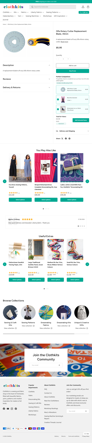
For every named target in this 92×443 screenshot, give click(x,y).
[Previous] (4, 181)
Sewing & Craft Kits (10, 323)
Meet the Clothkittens (51, 401)
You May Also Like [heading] (46, 150)
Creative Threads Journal (52, 422)
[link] (46, 222)
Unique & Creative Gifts (81, 323)
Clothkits (31, 392)
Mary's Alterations (50, 412)
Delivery (57, 436)
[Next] (87, 181)
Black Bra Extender (72, 98)
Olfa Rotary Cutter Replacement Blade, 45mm (19, 24)
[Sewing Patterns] (28, 312)
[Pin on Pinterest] (69, 138)
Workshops (47, 16)
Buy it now (72, 71)
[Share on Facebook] (66, 138)
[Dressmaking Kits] (63, 312)
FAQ (45, 389)
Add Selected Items (81, 120)
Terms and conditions (73, 436)
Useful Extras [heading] (46, 236)
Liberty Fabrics (33, 411)
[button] (88, 7)
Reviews (47, 405)
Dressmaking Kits (64, 322)
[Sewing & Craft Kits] (10, 312)
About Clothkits (49, 397)
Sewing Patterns (28, 322)
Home (4, 24)
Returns (63, 436)
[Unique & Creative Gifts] (81, 312)
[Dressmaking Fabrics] (46, 312)
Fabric (30, 395)
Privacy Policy (85, 436)
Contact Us (48, 393)
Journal (5, 20)
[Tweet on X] (62, 138)
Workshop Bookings (51, 408)
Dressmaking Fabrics (46, 323)
